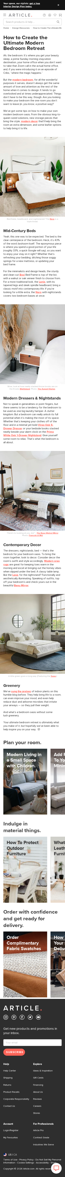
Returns (7, 1085)
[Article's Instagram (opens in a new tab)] (5, 1018)
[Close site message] (58, 5)
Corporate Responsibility (16, 1099)
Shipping (7, 1078)
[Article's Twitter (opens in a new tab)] (30, 1018)
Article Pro (38, 1130)
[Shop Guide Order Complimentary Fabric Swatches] (25, 964)
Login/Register (10, 1130)
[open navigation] (6, 15)
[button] (44, 15)
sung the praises (21, 691)
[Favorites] (55, 15)
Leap (15, 575)
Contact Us (9, 1106)
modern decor (29, 121)
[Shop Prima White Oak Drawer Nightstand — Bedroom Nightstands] (32, 344)
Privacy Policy (26, 1160)
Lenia (42, 282)
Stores (36, 1113)
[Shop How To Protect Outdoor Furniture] (25, 870)
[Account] (49, 15)
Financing (38, 1085)
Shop (53, 1163)
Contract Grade (41, 1137)
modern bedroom (22, 79)
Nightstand (25, 389)
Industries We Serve (43, 1144)
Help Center (9, 1071)
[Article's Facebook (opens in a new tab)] (22, 1018)
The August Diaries (46, 389)
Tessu (53, 676)
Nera (52, 219)
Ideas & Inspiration (43, 1071)
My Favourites (10, 1137)
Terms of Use (10, 1160)
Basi (22, 274)
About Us (38, 1092)
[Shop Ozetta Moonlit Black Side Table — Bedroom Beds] (32, 634)
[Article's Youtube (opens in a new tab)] (38, 1018)
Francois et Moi (36, 536)
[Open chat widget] (56, 1168)
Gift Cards (38, 1078)
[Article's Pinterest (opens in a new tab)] (14, 1018)
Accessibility (42, 1163)
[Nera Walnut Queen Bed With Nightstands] (32, 177)
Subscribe (14, 1052)
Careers (37, 1106)
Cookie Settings (25, 1163)
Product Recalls (11, 1092)
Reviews (37, 1099)
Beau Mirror (21, 585)
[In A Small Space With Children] (25, 782)
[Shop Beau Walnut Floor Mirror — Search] (32, 491)
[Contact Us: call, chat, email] (44, 15)
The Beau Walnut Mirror (47, 533)
